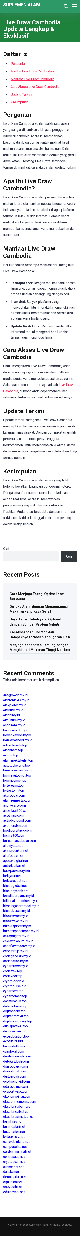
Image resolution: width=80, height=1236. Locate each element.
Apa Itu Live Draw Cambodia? (32, 71)
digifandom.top (14, 1011)
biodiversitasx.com (17, 830)
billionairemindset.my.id (20, 901)
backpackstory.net (16, 871)
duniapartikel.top (15, 1026)
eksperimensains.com (19, 1102)
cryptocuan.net (14, 1162)
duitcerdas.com (14, 1076)
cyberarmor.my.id (15, 966)
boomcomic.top (14, 780)
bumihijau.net (12, 1121)
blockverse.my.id (15, 916)
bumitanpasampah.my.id (21, 931)
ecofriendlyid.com (16, 1081)
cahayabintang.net (16, 1142)
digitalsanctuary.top (17, 1021)
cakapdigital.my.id (16, 936)
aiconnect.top (13, 750)
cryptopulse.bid (14, 986)
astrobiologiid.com (17, 820)
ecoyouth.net (12, 1187)
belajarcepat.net (15, 881)
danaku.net (11, 1172)
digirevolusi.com (15, 1066)
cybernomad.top (15, 996)
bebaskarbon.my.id (17, 735)
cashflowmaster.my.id (19, 946)
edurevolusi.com (15, 1087)
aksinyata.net (13, 846)
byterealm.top (13, 785)
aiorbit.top (10, 755)
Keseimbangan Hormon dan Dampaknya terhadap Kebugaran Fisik (40, 634)
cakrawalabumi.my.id (18, 941)
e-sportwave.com (16, 1091)
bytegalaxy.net (14, 1137)
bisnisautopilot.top (17, 775)
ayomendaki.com (15, 826)
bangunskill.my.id (15, 730)
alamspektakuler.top (18, 760)
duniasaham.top (14, 1031)
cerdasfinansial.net (17, 1152)
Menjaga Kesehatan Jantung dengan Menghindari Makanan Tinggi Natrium (40, 647)
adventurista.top (15, 745)
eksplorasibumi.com (18, 1106)
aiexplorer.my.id (14, 705)
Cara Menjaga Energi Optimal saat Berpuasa (37, 596)
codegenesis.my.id (17, 956)
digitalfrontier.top (16, 1016)
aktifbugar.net (13, 856)
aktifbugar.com (14, 795)
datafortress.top (15, 1006)
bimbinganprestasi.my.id (21, 906)
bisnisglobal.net (15, 886)
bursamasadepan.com (19, 841)
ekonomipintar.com (17, 1097)
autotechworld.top (16, 765)
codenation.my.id (15, 961)
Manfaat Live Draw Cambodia (32, 79)
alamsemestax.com (17, 800)
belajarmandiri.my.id (17, 740)
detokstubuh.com (16, 1061)
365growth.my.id (15, 695)
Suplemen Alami (22, 4)
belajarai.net (12, 876)
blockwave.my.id (15, 921)
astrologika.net (14, 866)
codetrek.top (12, 971)
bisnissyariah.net (15, 891)
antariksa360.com (16, 811)
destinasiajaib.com (17, 1056)
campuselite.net (15, 1147)
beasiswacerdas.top (18, 770)
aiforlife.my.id (13, 710)
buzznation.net (14, 1132)
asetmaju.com (13, 815)
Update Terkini (21, 95)
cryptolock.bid (13, 981)
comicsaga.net (14, 1157)
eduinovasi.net (14, 1192)
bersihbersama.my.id (18, 896)
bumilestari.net (14, 1127)
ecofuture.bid (13, 1041)
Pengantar (18, 64)
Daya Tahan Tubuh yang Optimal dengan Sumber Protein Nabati (35, 621)
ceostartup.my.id (15, 951)
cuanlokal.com (13, 1051)
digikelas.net (12, 1182)
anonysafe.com (14, 805)
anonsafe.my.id (14, 725)
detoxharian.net (14, 1177)
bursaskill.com (14, 1046)
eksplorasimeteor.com (19, 1117)
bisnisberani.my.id (16, 911)
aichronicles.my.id (16, 700)
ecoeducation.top (16, 1036)
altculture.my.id (14, 720)
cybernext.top (13, 991)
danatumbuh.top (15, 1001)
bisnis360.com (14, 836)
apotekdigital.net (15, 861)
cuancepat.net (13, 1167)
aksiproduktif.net (15, 851)
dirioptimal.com (14, 1071)
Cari (6, 549)
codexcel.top (12, 976)
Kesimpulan (19, 102)
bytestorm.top (13, 790)
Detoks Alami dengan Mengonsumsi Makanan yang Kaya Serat (39, 609)
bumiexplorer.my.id (17, 926)
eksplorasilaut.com (17, 1112)
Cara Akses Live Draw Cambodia (35, 87)
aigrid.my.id (11, 715)
